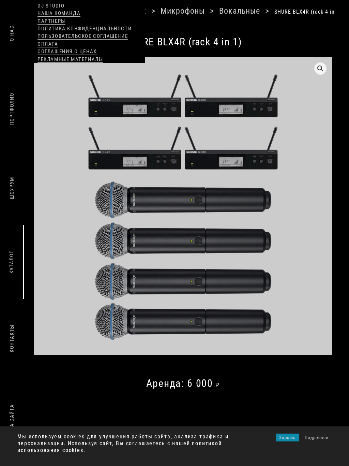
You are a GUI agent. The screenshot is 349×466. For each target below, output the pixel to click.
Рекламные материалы (70, 59)
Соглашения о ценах (67, 51)
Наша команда (58, 13)
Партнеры (51, 21)
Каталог (11, 262)
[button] (320, 59)
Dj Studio (50, 6)
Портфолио (12, 108)
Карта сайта (12, 422)
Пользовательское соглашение (82, 36)
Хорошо (287, 437)
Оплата (47, 44)
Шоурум (12, 188)
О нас (12, 33)
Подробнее (316, 437)
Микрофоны (157, 10)
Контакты (12, 338)
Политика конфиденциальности (84, 29)
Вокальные (203, 10)
